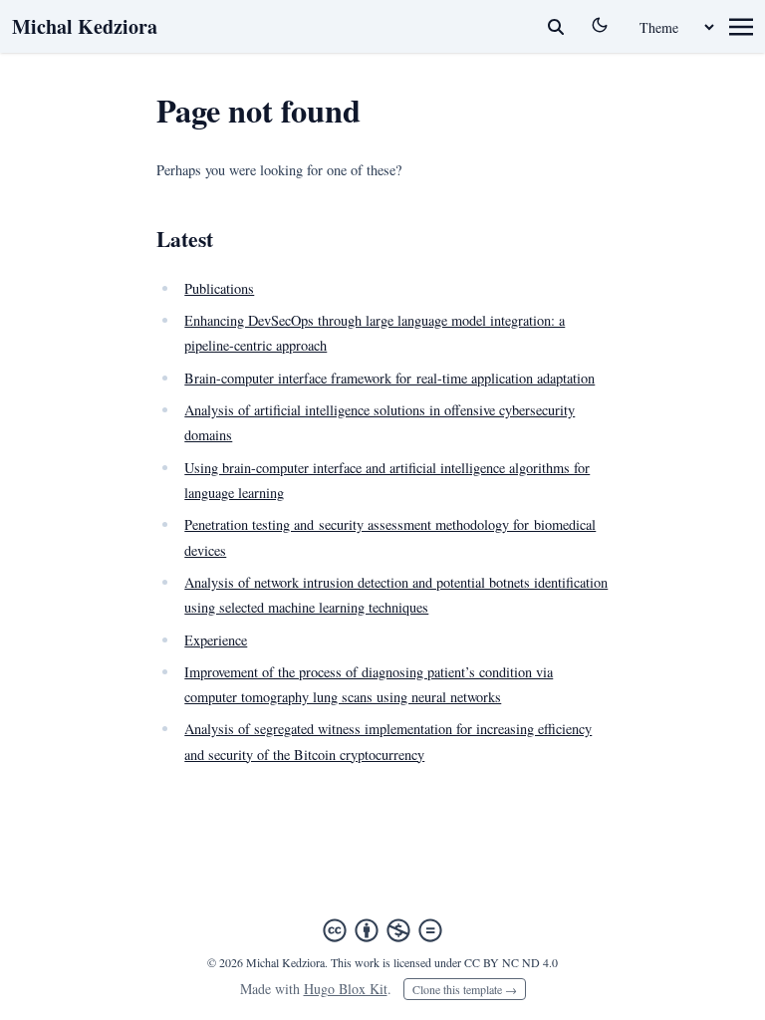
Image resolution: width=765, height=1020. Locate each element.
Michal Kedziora (84, 26)
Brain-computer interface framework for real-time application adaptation (389, 378)
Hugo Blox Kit (345, 988)
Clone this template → (464, 989)
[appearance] (600, 25)
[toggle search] (556, 27)
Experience (215, 640)
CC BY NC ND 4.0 (511, 962)
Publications (219, 288)
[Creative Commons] (382, 930)
